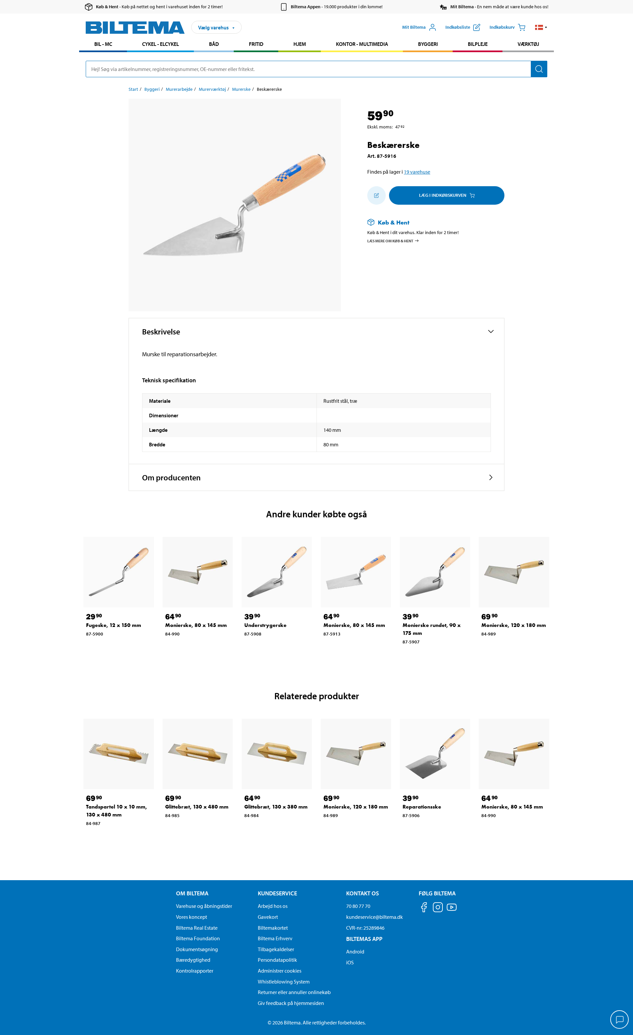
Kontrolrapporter (194, 970)
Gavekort (268, 917)
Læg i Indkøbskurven (442, 195)
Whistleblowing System (284, 981)
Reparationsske (422, 806)
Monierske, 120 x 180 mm (513, 625)
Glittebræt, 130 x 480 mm (196, 806)
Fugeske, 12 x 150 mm (113, 625)
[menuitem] (103, 44)
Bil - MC (103, 44)
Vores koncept (191, 917)
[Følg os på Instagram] (438, 908)
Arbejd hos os (272, 906)
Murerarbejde (179, 89)
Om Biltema (192, 893)
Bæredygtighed (193, 959)
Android (355, 951)
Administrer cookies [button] (279, 970)
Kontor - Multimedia (362, 44)
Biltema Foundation (198, 938)
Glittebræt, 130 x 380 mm (276, 806)
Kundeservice (277, 893)
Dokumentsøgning (197, 949)
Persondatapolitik (277, 959)
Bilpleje (478, 44)
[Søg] (539, 69)
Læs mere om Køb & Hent (390, 240)
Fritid (256, 44)
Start (133, 89)
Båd (214, 44)
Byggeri (428, 44)
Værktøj (528, 44)
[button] (541, 27)
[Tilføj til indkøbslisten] (376, 195)
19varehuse (417, 171)
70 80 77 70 (358, 906)
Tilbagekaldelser (276, 949)
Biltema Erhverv (275, 938)
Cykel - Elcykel (160, 44)
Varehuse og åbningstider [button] (204, 906)
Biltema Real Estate (197, 927)
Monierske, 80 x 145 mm (196, 625)
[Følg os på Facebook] (424, 908)
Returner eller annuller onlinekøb (294, 992)
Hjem (299, 44)
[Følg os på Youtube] (451, 910)
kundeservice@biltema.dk (374, 917)
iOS (350, 962)
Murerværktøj (212, 89)
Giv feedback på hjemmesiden (291, 1003)
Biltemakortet (273, 927)
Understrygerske (265, 625)
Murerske (241, 89)
